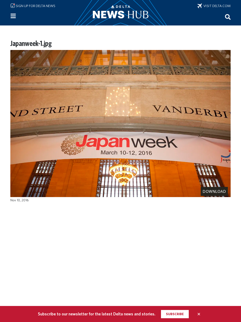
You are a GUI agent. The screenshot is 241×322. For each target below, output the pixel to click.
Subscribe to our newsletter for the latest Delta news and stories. (96, 313)
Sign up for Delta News (35, 6)
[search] (228, 17)
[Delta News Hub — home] (120, 12)
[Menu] (13, 16)
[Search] (228, 17)
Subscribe (175, 314)
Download (214, 191)
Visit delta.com (216, 6)
